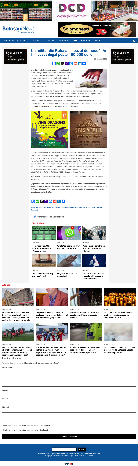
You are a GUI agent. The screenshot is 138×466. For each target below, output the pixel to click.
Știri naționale (50, 41)
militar (75, 207)
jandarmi (69, 207)
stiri (80, 207)
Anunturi (35, 41)
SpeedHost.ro (74, 456)
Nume (5, 390)
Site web (5, 407)
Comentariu (7, 367)
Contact (96, 41)
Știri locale (22, 41)
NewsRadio (85, 41)
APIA (33, 207)
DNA (44, 207)
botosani (39, 207)
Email (5, 399)
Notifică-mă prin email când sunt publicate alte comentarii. (27, 426)
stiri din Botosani (88, 207)
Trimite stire (64, 41)
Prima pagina (9, 41)
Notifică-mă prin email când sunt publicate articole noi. (26, 430)
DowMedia (90, 456)
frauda (63, 207)
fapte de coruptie (53, 207)
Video (75, 41)
